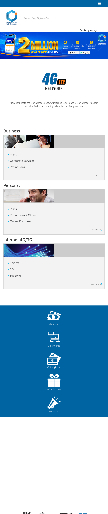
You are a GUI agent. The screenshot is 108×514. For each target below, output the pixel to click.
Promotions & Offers (23, 215)
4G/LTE (14, 263)
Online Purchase (20, 221)
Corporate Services (22, 160)
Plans (13, 154)
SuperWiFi (16, 275)
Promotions (17, 167)
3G (12, 269)
